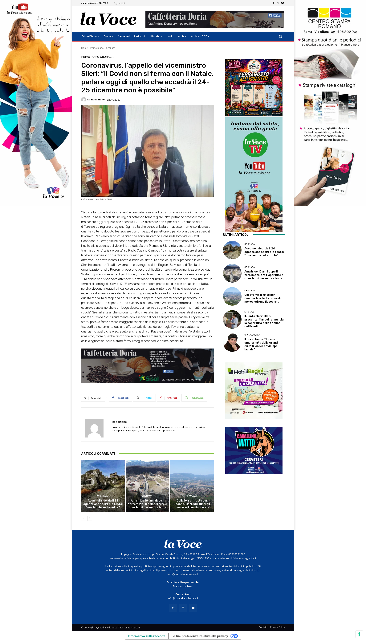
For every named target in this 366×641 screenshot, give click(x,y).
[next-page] (89, 518)
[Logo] (108, 19)
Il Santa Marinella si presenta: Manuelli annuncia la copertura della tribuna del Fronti (264, 321)
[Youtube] (282, 3)
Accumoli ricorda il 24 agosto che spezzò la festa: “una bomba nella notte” (103, 504)
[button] (280, 36)
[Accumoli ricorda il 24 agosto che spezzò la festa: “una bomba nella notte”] (103, 486)
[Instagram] (278, 3)
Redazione (98, 99)
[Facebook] (273, 3)
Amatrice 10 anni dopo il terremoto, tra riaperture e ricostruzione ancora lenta (147, 504)
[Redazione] (84, 99)
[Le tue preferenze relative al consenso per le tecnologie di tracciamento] (359, 634)
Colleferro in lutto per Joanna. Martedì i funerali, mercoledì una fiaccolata (192, 504)
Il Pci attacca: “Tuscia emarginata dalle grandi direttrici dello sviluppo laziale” (261, 344)
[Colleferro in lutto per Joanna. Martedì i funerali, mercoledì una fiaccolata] (192, 486)
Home (84, 48)
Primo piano (97, 48)
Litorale (249, 312)
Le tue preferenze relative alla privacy (200, 636)
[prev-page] (83, 518)
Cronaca (110, 48)
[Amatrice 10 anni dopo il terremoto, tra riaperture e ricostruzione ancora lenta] (147, 486)
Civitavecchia (252, 335)
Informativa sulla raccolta (146, 636)
